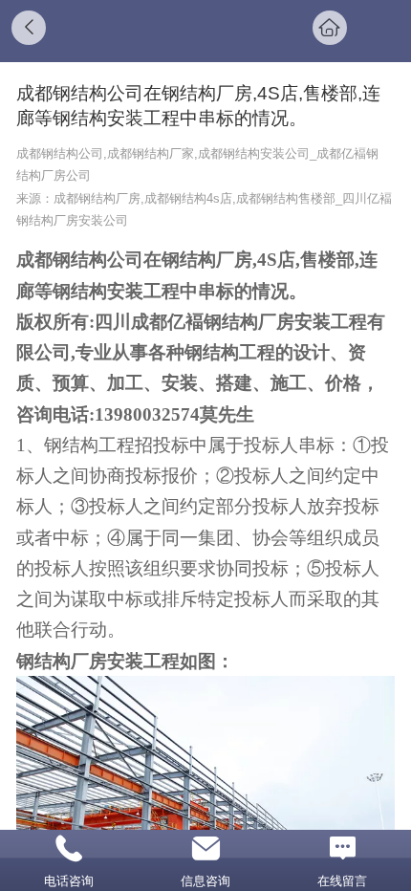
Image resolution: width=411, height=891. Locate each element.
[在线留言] (342, 849)
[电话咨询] (68, 849)
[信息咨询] (205, 849)
